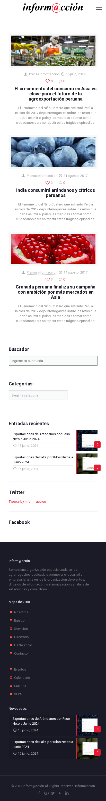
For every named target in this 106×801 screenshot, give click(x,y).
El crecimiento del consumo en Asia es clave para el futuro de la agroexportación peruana (55, 94)
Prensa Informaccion (44, 74)
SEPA (18, 694)
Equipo (19, 620)
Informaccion (85, 786)
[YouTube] (60, 793)
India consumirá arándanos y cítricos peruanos (55, 192)
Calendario (22, 678)
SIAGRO (20, 686)
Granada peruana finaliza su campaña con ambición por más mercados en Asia (55, 292)
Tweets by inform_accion (27, 501)
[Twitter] (53, 793)
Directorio (21, 637)
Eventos (20, 669)
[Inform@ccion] (53, 7)
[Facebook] (39, 793)
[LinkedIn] (67, 793)
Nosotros (21, 612)
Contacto (21, 653)
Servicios (21, 629)
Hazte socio (23, 645)
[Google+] (46, 793)
